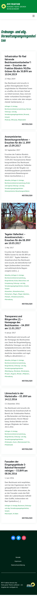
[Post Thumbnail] (18, 216)
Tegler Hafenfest (24, 294)
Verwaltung (9, 299)
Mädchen (26, 374)
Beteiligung (9, 371)
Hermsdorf (9, 514)
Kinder (20, 374)
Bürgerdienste (9, 281)
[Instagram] (24, 538)
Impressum (18, 561)
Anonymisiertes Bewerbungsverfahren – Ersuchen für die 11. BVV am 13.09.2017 (17, 141)
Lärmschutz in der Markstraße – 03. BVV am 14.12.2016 (18, 396)
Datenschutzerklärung (18, 565)
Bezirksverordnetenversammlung (15, 109)
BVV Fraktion (13, 4)
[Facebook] (13, 538)
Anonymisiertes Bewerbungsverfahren (17, 191)
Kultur (16, 281)
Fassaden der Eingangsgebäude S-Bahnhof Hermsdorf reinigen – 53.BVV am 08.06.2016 (16, 467)
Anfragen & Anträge (11, 106)
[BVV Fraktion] (3, 6)
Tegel (15, 294)
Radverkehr (22, 120)
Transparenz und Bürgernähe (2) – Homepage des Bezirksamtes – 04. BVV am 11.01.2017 (17, 322)
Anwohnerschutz (19, 291)
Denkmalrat (25, 371)
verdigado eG (13, 587)
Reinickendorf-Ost (24, 442)
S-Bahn (16, 514)
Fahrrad (28, 109)
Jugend (14, 374)
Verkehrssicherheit (18, 297)
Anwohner (9, 291)
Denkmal (17, 371)
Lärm (15, 442)
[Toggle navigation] (33, 16)
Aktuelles (8, 180)
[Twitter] (18, 538)
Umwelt (7, 117)
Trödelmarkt (9, 445)
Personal (26, 114)
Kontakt (18, 557)
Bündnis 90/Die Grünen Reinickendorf (16, 8)
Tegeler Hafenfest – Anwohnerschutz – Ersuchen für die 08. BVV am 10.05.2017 (17, 239)
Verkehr (7, 289)
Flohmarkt (9, 442)
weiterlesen (27, 124)
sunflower (16, 585)
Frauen (8, 374)
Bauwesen (21, 506)
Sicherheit (9, 294)
